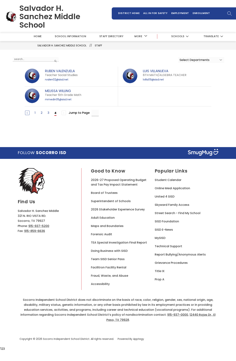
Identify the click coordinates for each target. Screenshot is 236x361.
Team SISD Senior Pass (108, 259)
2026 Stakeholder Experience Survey (118, 209)
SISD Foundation (167, 221)
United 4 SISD (164, 196)
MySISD (160, 238)
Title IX (160, 271)
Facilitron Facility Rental (108, 267)
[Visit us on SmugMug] (203, 153)
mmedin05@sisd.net (58, 99)
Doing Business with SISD (109, 251)
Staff (98, 45)
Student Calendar (168, 180)
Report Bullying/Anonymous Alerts (180, 254)
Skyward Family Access (172, 205)
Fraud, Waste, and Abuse (109, 276)
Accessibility (100, 284)
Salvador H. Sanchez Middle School (61, 45)
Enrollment (201, 13)
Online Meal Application (172, 188)
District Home (129, 13)
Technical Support (168, 246)
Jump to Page (79, 113)
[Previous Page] (27, 113)
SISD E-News (164, 230)
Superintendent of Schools (111, 201)
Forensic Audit (101, 234)
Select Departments (194, 60)
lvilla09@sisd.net (153, 79)
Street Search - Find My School (177, 213)
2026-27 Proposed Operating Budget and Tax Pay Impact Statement (118, 182)
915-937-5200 (38, 226)
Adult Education (103, 218)
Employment (180, 13)
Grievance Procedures (171, 263)
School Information (70, 36)
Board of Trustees (104, 193)
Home (38, 36)
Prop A (159, 279)
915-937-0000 (177, 315)
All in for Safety (155, 13)
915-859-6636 (34, 231)
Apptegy (138, 339)
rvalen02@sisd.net (56, 79)
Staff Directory (111, 36)
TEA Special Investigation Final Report (119, 242)
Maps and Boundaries (107, 226)
